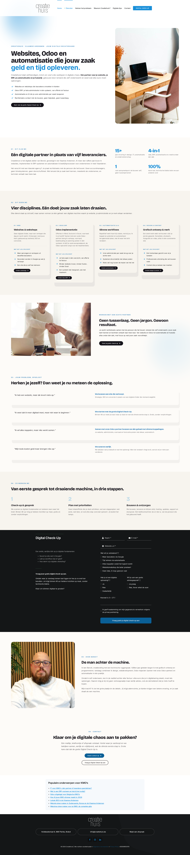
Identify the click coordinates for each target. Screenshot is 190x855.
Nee (103, 587)
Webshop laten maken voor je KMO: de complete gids (71, 806)
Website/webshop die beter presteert (116, 567)
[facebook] (90, 840)
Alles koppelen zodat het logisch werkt (117, 564)
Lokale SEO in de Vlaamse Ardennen (64, 800)
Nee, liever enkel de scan (138, 587)
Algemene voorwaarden (100, 846)
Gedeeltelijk (106, 591)
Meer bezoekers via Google (113, 557)
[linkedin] (100, 840)
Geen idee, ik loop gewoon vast (114, 571)
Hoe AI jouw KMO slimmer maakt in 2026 (66, 797)
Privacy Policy (114, 846)
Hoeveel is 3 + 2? (107, 598)
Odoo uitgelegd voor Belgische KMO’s (65, 794)
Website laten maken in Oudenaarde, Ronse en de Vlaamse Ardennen (77, 803)
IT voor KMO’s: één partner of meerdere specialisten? (71, 788)
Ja (103, 584)
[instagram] (95, 840)
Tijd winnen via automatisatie (113, 560)
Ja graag (132, 584)
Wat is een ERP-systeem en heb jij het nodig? (67, 791)
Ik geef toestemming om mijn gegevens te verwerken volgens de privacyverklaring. (126, 611)
